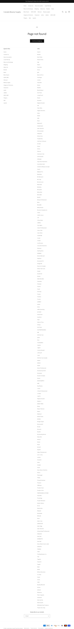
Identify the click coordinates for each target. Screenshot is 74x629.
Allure (38, 148)
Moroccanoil (40, 424)
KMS (38, 118)
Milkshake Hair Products (43, 605)
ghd (38, 72)
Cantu (38, 212)
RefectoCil (39, 123)
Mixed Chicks (40, 59)
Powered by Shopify (19, 628)
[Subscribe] (48, 616)
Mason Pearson (40, 408)
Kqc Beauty (39, 386)
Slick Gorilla (40, 600)
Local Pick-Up (7, 59)
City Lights (39, 225)
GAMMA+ (39, 301)
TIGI (38, 556)
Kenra (38, 69)
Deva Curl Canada (41, 266)
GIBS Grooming (40, 309)
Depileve (39, 258)
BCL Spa (39, 179)
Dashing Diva (40, 250)
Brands (5, 69)
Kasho (38, 365)
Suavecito (39, 597)
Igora (38, 337)
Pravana (39, 482)
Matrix (38, 64)
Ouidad (39, 465)
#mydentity (40, 138)
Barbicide (39, 174)
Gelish (38, 304)
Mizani (38, 98)
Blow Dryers (6, 75)
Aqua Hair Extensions (42, 161)
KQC (5, 100)
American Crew (40, 154)
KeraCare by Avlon (41, 370)
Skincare (6, 80)
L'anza (38, 388)
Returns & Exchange (8, 62)
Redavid (39, 510)
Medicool (39, 414)
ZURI (38, 582)
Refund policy (26, 628)
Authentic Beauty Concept (43, 166)
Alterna (39, 151)
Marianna (39, 592)
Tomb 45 (39, 561)
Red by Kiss (40, 508)
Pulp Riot (39, 82)
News (5, 72)
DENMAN (39, 253)
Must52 (39, 431)
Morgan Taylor (40, 421)
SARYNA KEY (40, 523)
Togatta (39, 559)
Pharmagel (39, 475)
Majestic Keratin (41, 103)
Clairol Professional (42, 228)
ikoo (38, 340)
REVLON (39, 516)
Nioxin (38, 85)
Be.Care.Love (40, 182)
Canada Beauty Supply (11, 628)
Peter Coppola (40, 595)
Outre (38, 467)
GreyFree (39, 317)
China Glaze (40, 220)
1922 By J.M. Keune (41, 141)
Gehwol (39, 590)
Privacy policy (41, 628)
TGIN (38, 551)
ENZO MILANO (40, 279)
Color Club (39, 230)
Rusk (38, 120)
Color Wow (39, 233)
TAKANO (39, 549)
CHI (38, 217)
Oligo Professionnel (41, 452)
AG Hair (39, 143)
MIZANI (39, 419)
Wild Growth (40, 602)
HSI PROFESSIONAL (41, 330)
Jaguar (39, 347)
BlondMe (39, 205)
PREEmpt (39, 485)
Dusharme (39, 273)
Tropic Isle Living (41, 607)
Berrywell (39, 189)
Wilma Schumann (41, 572)
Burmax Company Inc (42, 210)
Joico (38, 355)
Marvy (38, 406)
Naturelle (39, 437)
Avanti (38, 169)
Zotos (38, 579)
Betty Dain (39, 192)
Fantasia (39, 284)
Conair (38, 238)
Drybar (38, 271)
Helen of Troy (40, 322)
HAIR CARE (6, 77)
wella (5, 90)
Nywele (39, 449)
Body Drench (40, 207)
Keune (38, 378)
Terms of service (34, 628)
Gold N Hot (39, 314)
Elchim (38, 276)
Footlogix (39, 77)
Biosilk (38, 197)
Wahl (38, 567)
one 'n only (40, 454)
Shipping (6, 64)
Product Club (40, 488)
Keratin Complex (41, 375)
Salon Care (39, 521)
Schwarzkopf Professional (43, 531)
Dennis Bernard (41, 256)
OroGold (39, 459)
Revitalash (39, 513)
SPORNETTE (40, 539)
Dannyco (39, 248)
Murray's (39, 429)
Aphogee (39, 159)
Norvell (39, 447)
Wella (38, 569)
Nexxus (39, 439)
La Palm (39, 393)
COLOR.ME (39, 235)
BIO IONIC (39, 194)
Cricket (39, 240)
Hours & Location (8, 57)
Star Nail (39, 541)
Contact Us (6, 54)
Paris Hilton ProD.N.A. (42, 470)
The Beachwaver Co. (42, 554)
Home (5, 52)
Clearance (6, 87)
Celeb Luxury (40, 215)
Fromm (39, 299)
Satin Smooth (40, 128)
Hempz (39, 324)
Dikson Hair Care (41, 268)
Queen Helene (40, 503)
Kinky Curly (40, 136)
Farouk (39, 286)
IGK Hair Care (40, 335)
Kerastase (39, 373)
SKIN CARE (6, 95)
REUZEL (39, 87)
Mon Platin (39, 57)
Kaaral (38, 360)
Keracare (39, 100)
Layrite (38, 396)
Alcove (38, 587)
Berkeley (39, 187)
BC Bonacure (40, 176)
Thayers (5, 98)
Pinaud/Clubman (41, 480)
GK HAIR (39, 312)
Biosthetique (40, 90)
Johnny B (39, 352)
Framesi (39, 296)
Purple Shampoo (41, 500)
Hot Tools (39, 92)
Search (38, 52)
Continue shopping (37, 41)
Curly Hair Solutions (42, 245)
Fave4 (38, 289)
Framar (39, 294)
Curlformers (40, 243)
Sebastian (39, 133)
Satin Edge (39, 526)
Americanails (40, 156)
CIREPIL (39, 222)
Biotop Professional (42, 199)
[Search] (62, 11)
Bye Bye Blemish (41, 584)
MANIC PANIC (40, 403)
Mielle (38, 115)
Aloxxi (38, 146)
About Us (6, 67)
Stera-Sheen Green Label (43, 544)
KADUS (38, 363)
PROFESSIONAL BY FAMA (42, 493)
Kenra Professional (41, 368)
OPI (38, 105)
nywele (5, 103)
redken (5, 92)
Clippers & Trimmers (8, 85)
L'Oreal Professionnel (42, 391)
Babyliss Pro (40, 171)
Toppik (38, 564)
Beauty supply (7, 82)
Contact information (49, 628)
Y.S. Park (39, 574)
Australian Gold (41, 164)
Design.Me (39, 263)
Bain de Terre (40, 75)
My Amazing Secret (41, 434)
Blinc (38, 202)
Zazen (38, 577)
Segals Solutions (41, 110)
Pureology (39, 498)
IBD (38, 332)
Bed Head (39, 184)
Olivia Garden (40, 131)
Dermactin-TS (40, 261)
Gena (38, 307)
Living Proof (40, 95)
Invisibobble (40, 342)
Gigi (38, 62)
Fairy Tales (39, 108)
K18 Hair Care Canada (42, 358)
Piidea (38, 477)
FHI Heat (39, 291)
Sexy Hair (39, 536)
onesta (39, 80)
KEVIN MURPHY (40, 380)
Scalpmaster (40, 126)
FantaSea (39, 281)
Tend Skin (39, 67)
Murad (38, 426)
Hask (38, 319)
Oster (38, 113)
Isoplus (39, 345)
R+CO (38, 505)
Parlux (38, 472)
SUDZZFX (39, 546)
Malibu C (39, 401)
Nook (38, 444)
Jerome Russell (41, 350)
